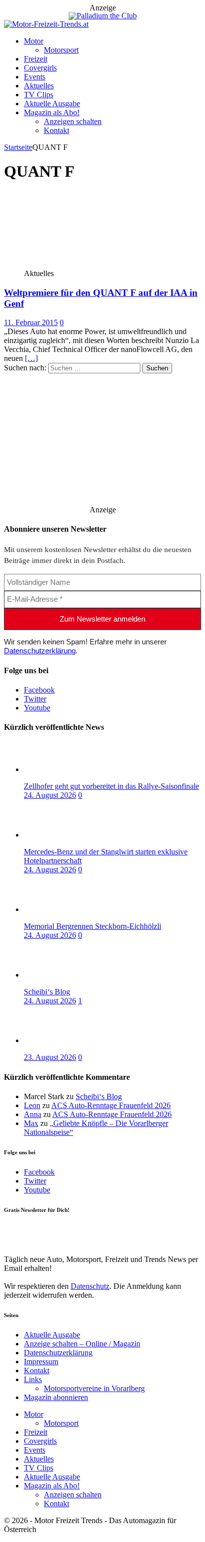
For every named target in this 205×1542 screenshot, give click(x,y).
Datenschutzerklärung (40, 650)
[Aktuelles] (77, 264)
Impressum (41, 1361)
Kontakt (56, 130)
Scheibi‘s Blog (47, 991)
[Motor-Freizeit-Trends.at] (46, 24)
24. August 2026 (50, 795)
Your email (21, 1230)
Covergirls (40, 68)
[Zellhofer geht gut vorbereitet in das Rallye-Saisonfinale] (64, 769)
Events (34, 76)
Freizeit (35, 59)
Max (31, 1123)
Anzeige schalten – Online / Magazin (82, 1343)
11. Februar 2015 (31, 322)
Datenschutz (90, 1286)
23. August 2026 (50, 1057)
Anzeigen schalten (73, 121)
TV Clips (38, 94)
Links (33, 1379)
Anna (32, 1114)
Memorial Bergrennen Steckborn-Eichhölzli (92, 926)
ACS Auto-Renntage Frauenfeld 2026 (111, 1105)
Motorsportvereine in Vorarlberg (94, 1388)
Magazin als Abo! (52, 112)
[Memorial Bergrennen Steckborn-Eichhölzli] (64, 909)
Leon (32, 1105)
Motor (33, 41)
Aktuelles (39, 85)
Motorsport (61, 50)
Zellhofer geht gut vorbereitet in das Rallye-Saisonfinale (111, 786)
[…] (31, 358)
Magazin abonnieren (56, 1397)
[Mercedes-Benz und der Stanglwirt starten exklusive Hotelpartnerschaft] (64, 835)
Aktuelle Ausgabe (52, 103)
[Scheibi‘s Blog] (64, 975)
